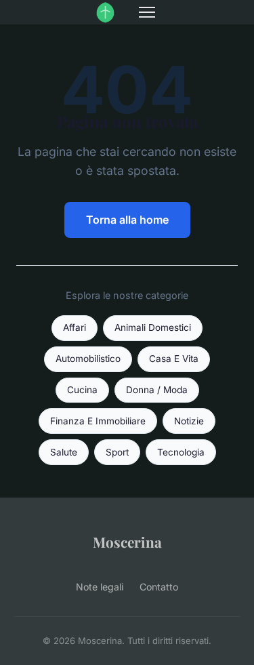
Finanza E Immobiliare (98, 421)
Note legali (99, 586)
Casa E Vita (173, 358)
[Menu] (147, 12)
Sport (117, 452)
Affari (74, 327)
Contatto (159, 586)
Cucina (82, 389)
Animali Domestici (152, 327)
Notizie (189, 421)
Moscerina (127, 541)
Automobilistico (88, 358)
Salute (63, 452)
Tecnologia (181, 452)
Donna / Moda (157, 389)
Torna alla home (127, 219)
